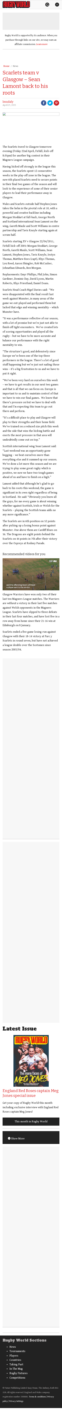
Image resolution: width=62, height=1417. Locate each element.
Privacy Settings (16, 1401)
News (15, 66)
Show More (18, 1138)
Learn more (42, 44)
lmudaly (8, 101)
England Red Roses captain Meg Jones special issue (31, 1093)
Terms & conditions (37, 1397)
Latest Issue (20, 1028)
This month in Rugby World (31, 1121)
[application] (31, 574)
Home (6, 66)
